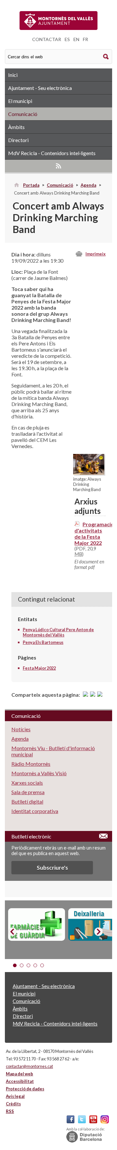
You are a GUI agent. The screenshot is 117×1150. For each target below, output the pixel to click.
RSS (58, 165)
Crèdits (13, 1103)
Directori (18, 140)
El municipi (20, 101)
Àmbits (16, 127)
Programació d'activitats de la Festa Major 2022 (94, 533)
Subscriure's (52, 867)
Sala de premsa (28, 792)
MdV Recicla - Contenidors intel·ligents (52, 153)
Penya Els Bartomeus (43, 642)
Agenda (88, 185)
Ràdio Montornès (30, 764)
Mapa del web (19, 1073)
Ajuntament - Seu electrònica (40, 88)
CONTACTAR (46, 39)
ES (67, 39)
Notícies (21, 729)
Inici (13, 75)
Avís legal (15, 1096)
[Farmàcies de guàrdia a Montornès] (36, 924)
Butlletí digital (27, 801)
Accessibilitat (20, 1081)
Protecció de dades (25, 1088)
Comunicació (22, 114)
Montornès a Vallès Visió (39, 773)
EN (76, 39)
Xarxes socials (27, 782)
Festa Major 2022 (39, 668)
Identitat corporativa (34, 811)
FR (85, 39)
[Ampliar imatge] (88, 473)
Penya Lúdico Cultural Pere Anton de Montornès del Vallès (58, 632)
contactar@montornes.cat (29, 1066)
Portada (31, 185)
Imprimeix (95, 253)
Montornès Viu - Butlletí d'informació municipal (53, 751)
